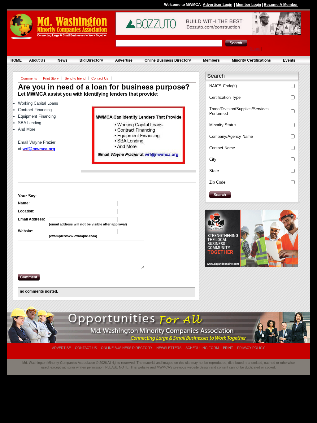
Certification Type (225, 97)
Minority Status (223, 125)
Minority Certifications (249, 60)
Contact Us (99, 78)
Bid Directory (89, 60)
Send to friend (75, 78)
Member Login (248, 4)
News (60, 60)
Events (287, 60)
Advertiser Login (217, 4)
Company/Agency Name (231, 136)
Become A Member (281, 4)
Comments (29, 78)
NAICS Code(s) (223, 86)
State (214, 170)
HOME (16, 60)
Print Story (51, 78)
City (212, 159)
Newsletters (168, 348)
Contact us (86, 348)
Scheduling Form (202, 348)
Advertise (121, 60)
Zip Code (217, 182)
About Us (35, 60)
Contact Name (222, 148)
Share (255, 48)
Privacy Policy (251, 348)
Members (209, 60)
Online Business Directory (166, 60)
